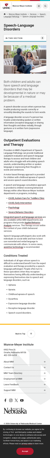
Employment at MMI (13, 379)
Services (33, 14)
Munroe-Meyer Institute (22, 6)
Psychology (13, 207)
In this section (14, 38)
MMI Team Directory (13, 373)
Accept (25, 451)
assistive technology (13, 247)
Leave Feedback (11, 384)
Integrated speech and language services (23, 217)
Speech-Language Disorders (33, 17)
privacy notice (27, 444)
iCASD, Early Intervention (20, 203)
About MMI (9, 361)
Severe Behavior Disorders (20, 212)
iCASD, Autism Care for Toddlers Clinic (26, 198)
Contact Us (9, 367)
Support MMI (10, 390)
